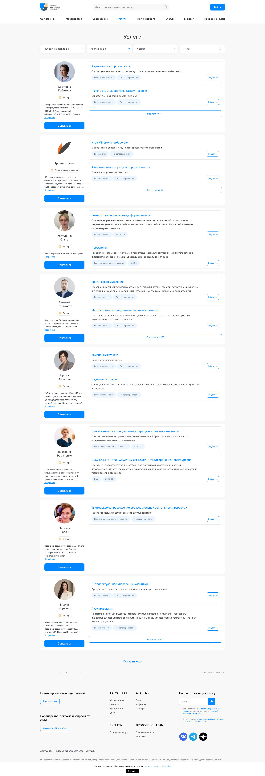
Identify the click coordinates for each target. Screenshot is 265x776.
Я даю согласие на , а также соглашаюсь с (201, 711)
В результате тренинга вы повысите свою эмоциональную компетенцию (129, 589)
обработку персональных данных (201, 709)
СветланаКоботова (64, 88)
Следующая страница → (213, 672)
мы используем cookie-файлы (158, 766)
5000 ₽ (134, 263)
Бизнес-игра (100, 153)
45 (79, 672)
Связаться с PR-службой (55, 728)
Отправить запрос (119, 732)
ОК (211, 701)
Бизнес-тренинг (101, 178)
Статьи (170, 19)
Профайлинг (100, 247)
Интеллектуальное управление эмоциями (120, 584)
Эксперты (141, 708)
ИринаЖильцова (64, 377)
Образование (100, 19)
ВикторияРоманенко (64, 453)
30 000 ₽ (109, 479)
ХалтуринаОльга (64, 237)
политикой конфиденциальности (200, 712)
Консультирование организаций (109, 263)
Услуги (122, 19)
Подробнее (49, 117)
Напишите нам (50, 701)
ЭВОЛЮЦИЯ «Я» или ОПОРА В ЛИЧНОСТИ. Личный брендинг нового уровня (141, 460)
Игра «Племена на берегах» (110, 142)
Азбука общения (102, 608)
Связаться (64, 125)
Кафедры (141, 704)
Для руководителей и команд (107, 359)
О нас (139, 700)
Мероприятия (74, 19)
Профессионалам (214, 19)
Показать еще (132, 661)
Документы (46, 750)
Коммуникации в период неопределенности (121, 167)
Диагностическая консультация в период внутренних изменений (135, 431)
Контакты (90, 750)
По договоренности (129, 77)
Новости (114, 704)
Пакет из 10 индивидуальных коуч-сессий (119, 91)
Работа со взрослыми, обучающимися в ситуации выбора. (121, 512)
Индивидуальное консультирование (110, 446)
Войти (217, 7)
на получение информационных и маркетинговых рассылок (203, 720)
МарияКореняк (64, 606)
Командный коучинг (105, 355)
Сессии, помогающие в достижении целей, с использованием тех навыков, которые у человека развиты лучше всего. (145, 386)
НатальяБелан (64, 530)
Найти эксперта (146, 19)
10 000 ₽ (138, 446)
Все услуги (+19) (155, 337)
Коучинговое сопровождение (111, 66)
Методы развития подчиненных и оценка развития (125, 310)
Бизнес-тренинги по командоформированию (121, 215)
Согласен (132, 771)
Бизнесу (189, 19)
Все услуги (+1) (155, 113)
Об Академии (47, 19)
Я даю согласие (203, 720)
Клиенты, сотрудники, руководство (110, 172)
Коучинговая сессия (103, 77)
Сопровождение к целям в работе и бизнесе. (114, 95)
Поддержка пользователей (69, 750)
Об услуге (213, 77)
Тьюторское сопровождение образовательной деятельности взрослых (139, 507)
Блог (112, 712)
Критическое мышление (108, 282)
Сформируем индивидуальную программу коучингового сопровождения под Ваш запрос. (138, 71)
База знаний (116, 708)
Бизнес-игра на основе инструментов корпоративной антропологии (127, 147)
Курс (96, 479)
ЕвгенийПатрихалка (64, 304)
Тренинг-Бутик (64, 163)
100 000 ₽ (120, 234)
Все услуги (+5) (155, 190)
